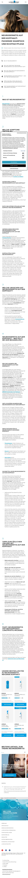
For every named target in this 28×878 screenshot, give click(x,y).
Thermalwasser (8, 443)
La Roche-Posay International (9, 830)
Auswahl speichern (14, 165)
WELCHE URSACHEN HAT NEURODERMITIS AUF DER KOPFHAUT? (14, 71)
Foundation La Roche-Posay (8, 841)
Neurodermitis (6, 103)
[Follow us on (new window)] (6, 850)
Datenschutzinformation (7, 828)
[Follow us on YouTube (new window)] (2, 850)
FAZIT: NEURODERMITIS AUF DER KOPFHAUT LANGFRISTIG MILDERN (15, 87)
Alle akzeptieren (14, 162)
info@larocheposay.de (6, 874)
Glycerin (7, 451)
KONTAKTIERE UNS (5, 834)
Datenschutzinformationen (7, 148)
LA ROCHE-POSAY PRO (6, 844)
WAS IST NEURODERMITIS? (10, 61)
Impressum (4, 823)
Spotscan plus (5, 825)
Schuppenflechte (6, 237)
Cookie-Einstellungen (14, 168)
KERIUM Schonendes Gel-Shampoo (11, 392)
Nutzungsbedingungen (7, 839)
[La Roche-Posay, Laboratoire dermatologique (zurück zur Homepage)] (14, 2)
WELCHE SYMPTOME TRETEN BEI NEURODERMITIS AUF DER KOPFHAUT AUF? (14, 66)
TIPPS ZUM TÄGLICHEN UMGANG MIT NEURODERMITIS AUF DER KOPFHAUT (13, 82)
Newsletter (4, 837)
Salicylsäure (8, 457)
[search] (2, 2)
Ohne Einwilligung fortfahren (21, 132)
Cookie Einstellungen (7, 832)
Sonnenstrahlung (19, 319)
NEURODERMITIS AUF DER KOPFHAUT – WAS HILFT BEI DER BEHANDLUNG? (15, 76)
